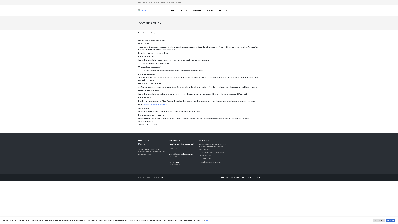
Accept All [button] (390, 220)
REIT (162, 177)
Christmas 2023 (174, 162)
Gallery (210, 10)
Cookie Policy (224, 177)
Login (258, 177)
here (206, 220)
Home (173, 10)
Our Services (196, 10)
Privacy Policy (235, 177)
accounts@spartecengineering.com (155, 104)
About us (183, 10)
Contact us (222, 10)
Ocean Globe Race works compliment (181, 154)
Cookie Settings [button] (379, 220)
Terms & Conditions (247, 177)
